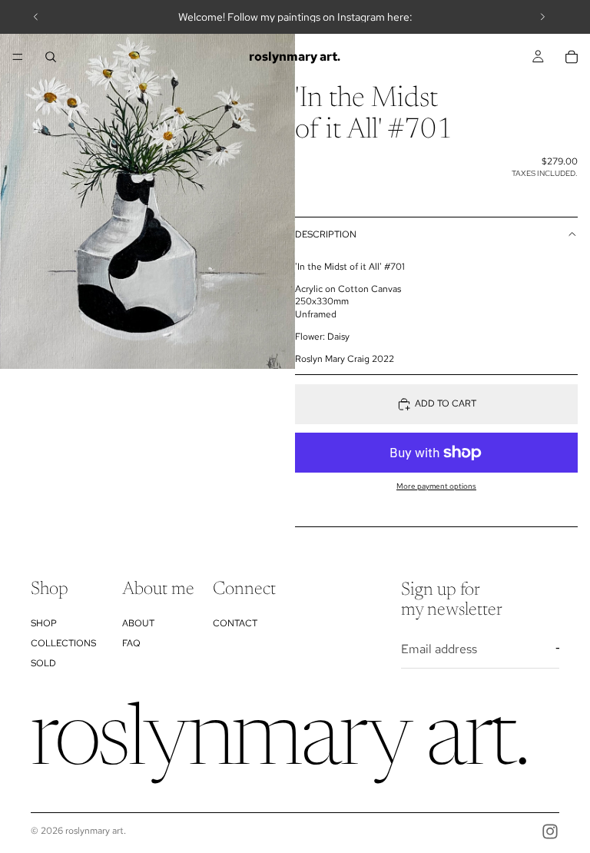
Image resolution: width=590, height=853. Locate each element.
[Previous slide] (36, 17)
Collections (63, 643)
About (138, 623)
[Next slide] (542, 17)
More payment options (436, 486)
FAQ (131, 643)
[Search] (51, 57)
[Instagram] (550, 831)
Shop (44, 623)
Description (325, 234)
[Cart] (571, 57)
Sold (43, 663)
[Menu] (17, 57)
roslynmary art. (95, 831)
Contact (235, 623)
